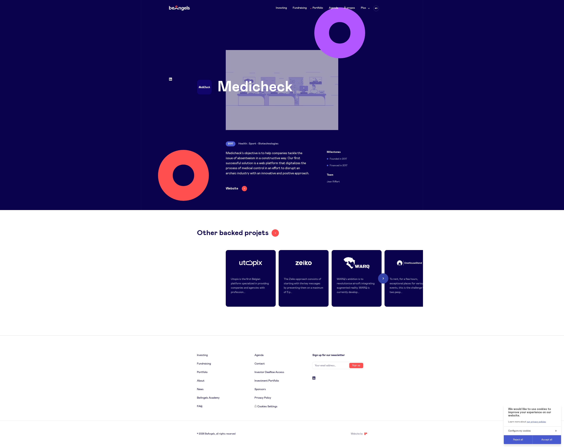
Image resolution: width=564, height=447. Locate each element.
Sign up (356, 365)
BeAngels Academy (208, 398)
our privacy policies (536, 422)
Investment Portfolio (267, 380)
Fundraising (300, 8)
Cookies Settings (267, 406)
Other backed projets (233, 233)
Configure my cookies (519, 431)
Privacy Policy (263, 398)
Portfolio (318, 8)
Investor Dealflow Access (269, 372)
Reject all (518, 439)
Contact (260, 363)
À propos (349, 8)
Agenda (333, 8)
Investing (281, 8)
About (200, 380)
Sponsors (260, 389)
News (200, 389)
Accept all (546, 439)
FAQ (199, 406)
